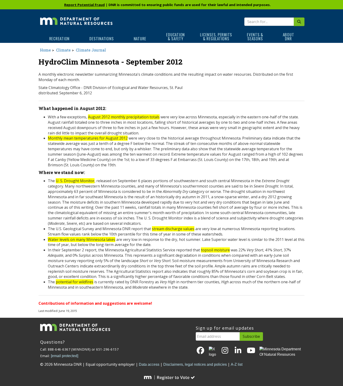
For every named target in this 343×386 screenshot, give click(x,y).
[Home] (76, 17)
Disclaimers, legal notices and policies (195, 364)
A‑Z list (236, 364)
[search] (299, 21)
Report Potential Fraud (84, 4)
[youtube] (251, 351)
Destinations (101, 38)
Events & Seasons (255, 36)
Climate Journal (91, 50)
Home (45, 50)
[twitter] (213, 352)
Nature (140, 38)
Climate (63, 50)
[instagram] (225, 351)
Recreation (59, 38)
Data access (149, 364)
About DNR (288, 36)
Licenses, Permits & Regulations (216, 36)
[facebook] (200, 351)
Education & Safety (175, 36)
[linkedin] (238, 351)
